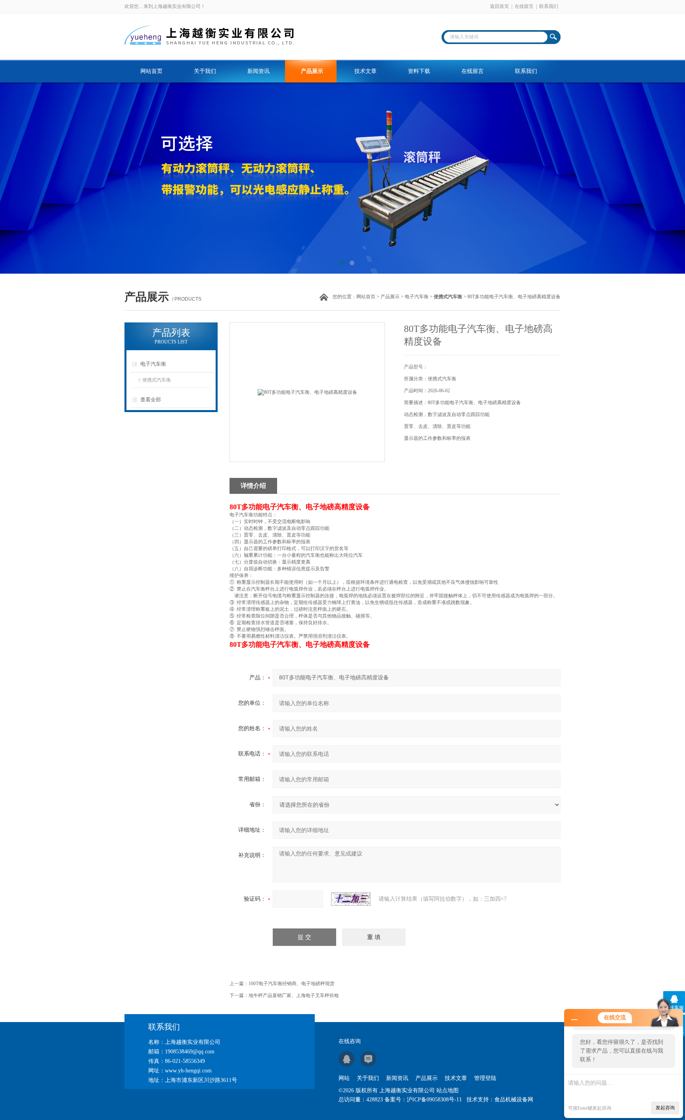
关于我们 (205, 71)
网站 (344, 1078)
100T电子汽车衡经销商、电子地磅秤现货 (292, 983)
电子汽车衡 (417, 296)
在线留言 (524, 6)
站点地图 (447, 1090)
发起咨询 (665, 1107)
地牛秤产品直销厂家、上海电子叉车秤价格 (294, 995)
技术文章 (365, 71)
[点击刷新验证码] (351, 899)
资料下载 (419, 71)
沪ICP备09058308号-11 (434, 1100)
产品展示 (312, 71)
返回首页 (499, 6)
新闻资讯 (258, 71)
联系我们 (548, 6)
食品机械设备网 (513, 1100)
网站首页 (151, 71)
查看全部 (150, 400)
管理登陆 (485, 1078)
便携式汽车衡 (156, 380)
